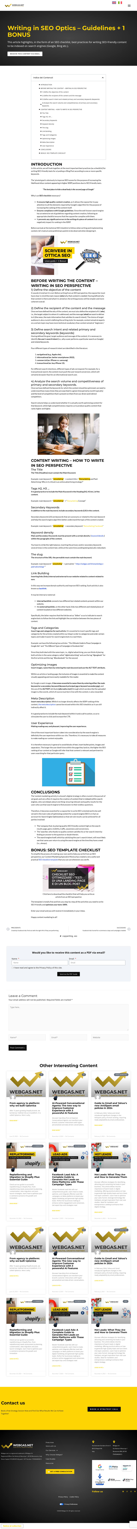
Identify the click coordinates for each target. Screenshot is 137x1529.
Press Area (50, 1442)
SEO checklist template (48, 859)
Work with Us (51, 1446)
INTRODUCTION (46, 85)
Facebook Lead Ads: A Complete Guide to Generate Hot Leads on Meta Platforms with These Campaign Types (68, 1179)
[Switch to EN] (114, 3)
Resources (49, 1463)
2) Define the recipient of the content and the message (61, 96)
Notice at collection (12, 1526)
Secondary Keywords (49, 120)
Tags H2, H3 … (47, 117)
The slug (45, 128)
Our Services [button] (50, 1450)
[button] (103, 78)
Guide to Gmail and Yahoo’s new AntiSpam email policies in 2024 (111, 1105)
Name (15, 958)
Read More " (14, 1120)
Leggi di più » (14, 1276)
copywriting (67, 936)
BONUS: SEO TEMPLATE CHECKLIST (53, 153)
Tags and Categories (49, 135)
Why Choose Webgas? (54, 1455)
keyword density (97, 536)
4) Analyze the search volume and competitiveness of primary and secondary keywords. (69, 104)
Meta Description (48, 142)
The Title (45, 113)
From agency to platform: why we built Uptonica (25, 1104)
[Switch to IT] (120, 3)
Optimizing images (49, 139)
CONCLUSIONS (46, 149)
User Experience (48, 146)
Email (72, 958)
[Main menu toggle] (129, 6)
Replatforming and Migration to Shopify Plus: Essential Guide (25, 1177)
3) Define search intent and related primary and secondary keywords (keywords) (71, 99)
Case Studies (50, 1459)
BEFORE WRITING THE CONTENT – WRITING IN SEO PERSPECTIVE (64, 88)
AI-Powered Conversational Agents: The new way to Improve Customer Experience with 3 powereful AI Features (68, 1108)
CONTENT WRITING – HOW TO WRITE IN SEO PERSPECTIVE (61, 109)
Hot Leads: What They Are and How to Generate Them (111, 1175)
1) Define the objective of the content (55, 92)
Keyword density (48, 124)
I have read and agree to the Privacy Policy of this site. (38, 967)
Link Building (46, 131)
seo (75, 936)
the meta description (47, 704)
